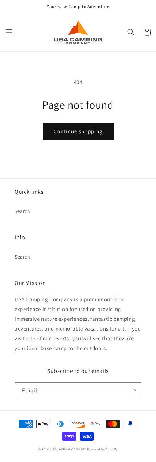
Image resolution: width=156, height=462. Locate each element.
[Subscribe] (133, 390)
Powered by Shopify (102, 449)
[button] (9, 32)
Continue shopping (78, 131)
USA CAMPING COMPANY (68, 449)
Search (22, 211)
